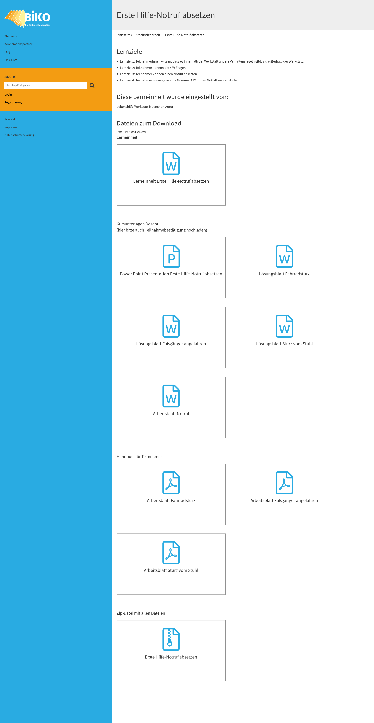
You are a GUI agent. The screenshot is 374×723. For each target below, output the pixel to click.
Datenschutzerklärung (19, 135)
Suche (10, 76)
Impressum (11, 127)
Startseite (10, 36)
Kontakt (9, 119)
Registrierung (13, 102)
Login (8, 94)
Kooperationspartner (18, 44)
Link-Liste (10, 60)
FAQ (7, 52)
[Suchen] (92, 85)
